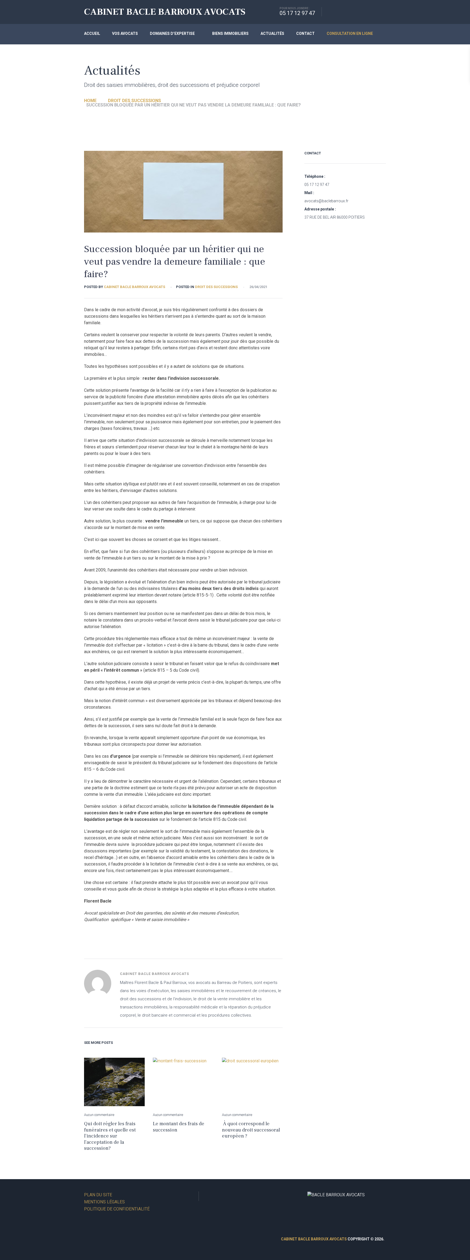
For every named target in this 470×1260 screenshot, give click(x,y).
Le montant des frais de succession (178, 1127)
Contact (305, 33)
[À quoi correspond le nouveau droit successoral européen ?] (252, 1082)
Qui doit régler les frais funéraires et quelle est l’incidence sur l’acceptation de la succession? (110, 1136)
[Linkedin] (348, 12)
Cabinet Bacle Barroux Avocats (134, 287)
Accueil (92, 33)
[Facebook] (330, 12)
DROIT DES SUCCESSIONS (216, 287)
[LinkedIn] (207, 1196)
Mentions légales (104, 1201)
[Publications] (366, 12)
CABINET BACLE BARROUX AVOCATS (164, 11)
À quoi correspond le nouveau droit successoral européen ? (251, 1130)
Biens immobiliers (230, 33)
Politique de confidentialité (117, 1209)
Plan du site (98, 1194)
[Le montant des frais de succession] (183, 1082)
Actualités (272, 33)
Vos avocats (125, 33)
